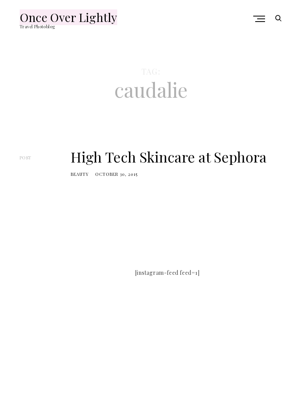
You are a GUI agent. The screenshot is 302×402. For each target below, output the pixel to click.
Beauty (80, 174)
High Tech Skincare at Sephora (169, 156)
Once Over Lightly (68, 17)
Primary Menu (260, 19)
